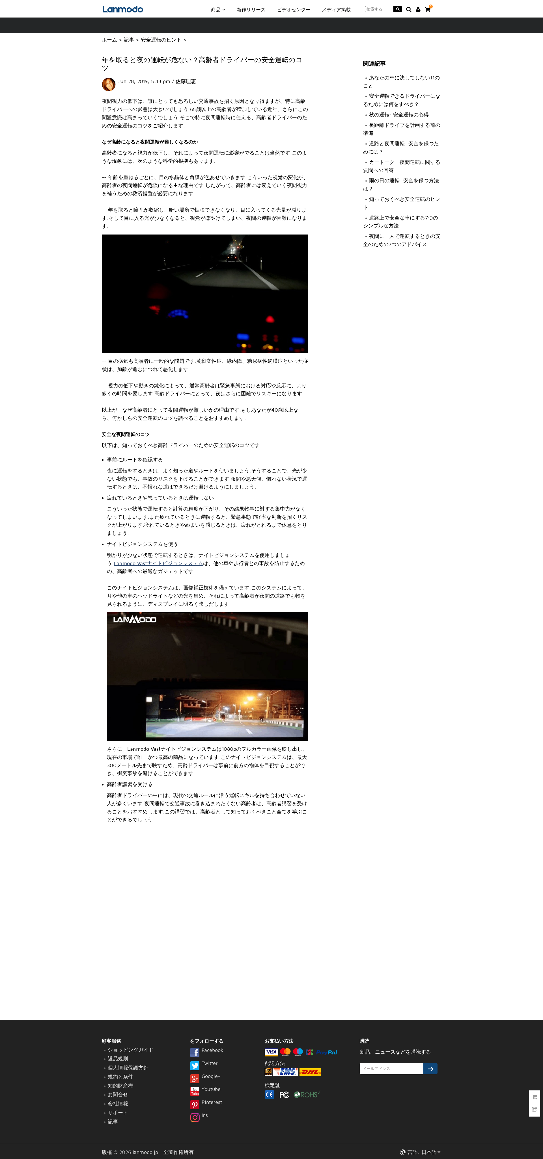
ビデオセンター (294, 9)
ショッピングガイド (131, 1050)
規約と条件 (120, 1077)
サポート (118, 1112)
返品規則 (118, 1059)
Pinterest (212, 1102)
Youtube (211, 1089)
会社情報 (118, 1103)
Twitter (209, 1063)
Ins (205, 1115)
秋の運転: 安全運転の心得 (399, 115)
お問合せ (118, 1094)
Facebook (212, 1050)
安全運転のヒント (161, 40)
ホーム (109, 40)
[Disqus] (205, 922)
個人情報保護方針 (128, 1068)
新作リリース (251, 9)
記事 (129, 40)
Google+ (211, 1076)
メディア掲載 (336, 9)
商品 (216, 9)
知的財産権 (120, 1086)
